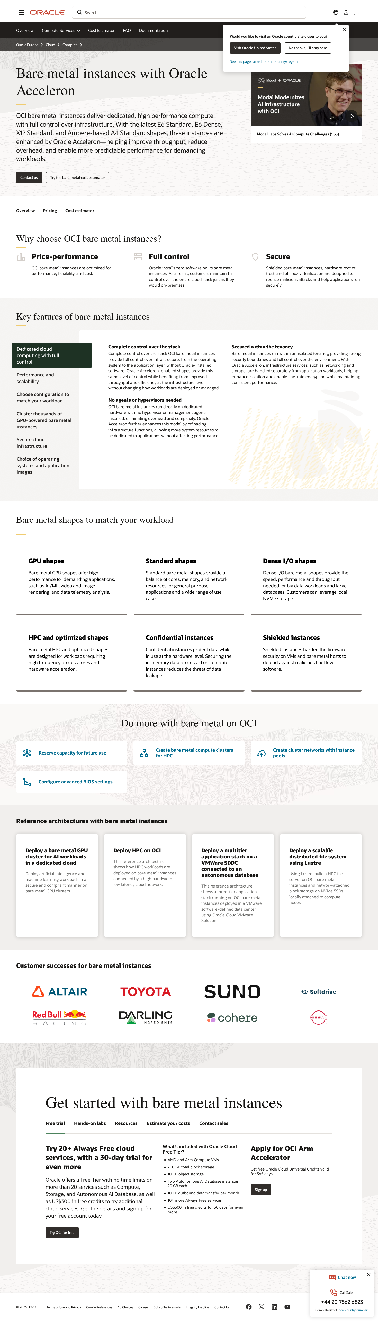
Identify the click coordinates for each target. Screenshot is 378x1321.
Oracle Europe (27, 44)
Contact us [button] (29, 177)
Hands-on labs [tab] (90, 1123)
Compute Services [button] (58, 30)
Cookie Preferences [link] (99, 1307)
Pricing (50, 210)
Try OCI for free (62, 1232)
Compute (69, 44)
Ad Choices (125, 1307)
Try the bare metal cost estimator (77, 177)
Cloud (50, 44)
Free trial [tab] (55, 1123)
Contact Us (222, 1307)
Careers (143, 1307)
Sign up (261, 1189)
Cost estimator (79, 210)
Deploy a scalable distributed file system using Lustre (318, 856)
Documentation (153, 30)
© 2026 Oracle (26, 1307)
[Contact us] (356, 12)
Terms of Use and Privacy (64, 1307)
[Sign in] (346, 12)
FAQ (127, 30)
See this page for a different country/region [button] (264, 61)
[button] (22, 12)
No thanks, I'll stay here (308, 47)
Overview (25, 30)
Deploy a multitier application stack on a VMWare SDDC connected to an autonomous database (229, 862)
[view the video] (306, 95)
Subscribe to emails (167, 1307)
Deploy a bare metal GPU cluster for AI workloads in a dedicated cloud (56, 856)
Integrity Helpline (197, 1307)
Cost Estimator (101, 30)
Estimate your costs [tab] (168, 1123)
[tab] (52, 355)
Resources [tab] (126, 1123)
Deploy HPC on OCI (137, 850)
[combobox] (189, 12)
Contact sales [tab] (213, 1123)
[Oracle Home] (47, 12)
